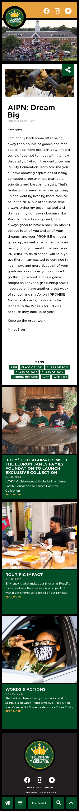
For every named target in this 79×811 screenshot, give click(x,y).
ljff (45, 377)
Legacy (30, 787)
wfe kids (60, 377)
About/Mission (44, 787)
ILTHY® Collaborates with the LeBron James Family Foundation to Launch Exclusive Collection (36, 466)
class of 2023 (26, 372)
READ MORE (13, 494)
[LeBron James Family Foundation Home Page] (39, 755)
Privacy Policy (47, 793)
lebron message (25, 377)
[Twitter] (52, 780)
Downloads (30, 793)
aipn (13, 367)
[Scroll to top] (71, 803)
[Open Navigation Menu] (20, 803)
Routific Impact (24, 575)
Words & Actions (25, 689)
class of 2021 (31, 367)
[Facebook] (27, 781)
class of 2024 (52, 372)
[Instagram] (39, 781)
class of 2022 (58, 367)
